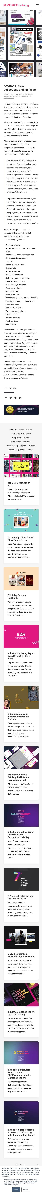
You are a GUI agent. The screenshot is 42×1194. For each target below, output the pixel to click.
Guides (31, 446)
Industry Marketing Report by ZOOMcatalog (21, 1013)
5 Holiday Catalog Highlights (17, 596)
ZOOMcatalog (9, 98)
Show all (13, 430)
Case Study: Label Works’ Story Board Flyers (21, 538)
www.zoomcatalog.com (14, 375)
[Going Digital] (21, 410)
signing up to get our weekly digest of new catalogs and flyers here (20, 368)
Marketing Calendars (21, 434)
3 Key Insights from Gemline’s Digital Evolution (21, 955)
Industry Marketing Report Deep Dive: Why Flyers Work (21, 656)
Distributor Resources (20, 96)
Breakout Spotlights (16, 446)
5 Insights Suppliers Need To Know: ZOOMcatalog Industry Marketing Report (21, 1132)
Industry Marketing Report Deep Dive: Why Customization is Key (21, 835)
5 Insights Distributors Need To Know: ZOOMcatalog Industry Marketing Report (19, 1073)
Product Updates (17, 450)
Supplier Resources (21, 438)
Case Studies (22, 94)
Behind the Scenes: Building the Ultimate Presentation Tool (18, 777)
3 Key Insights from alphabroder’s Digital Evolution (18, 717)
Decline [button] (25, 1189)
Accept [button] (16, 1189)
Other (30, 450)
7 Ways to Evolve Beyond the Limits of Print (20, 897)
